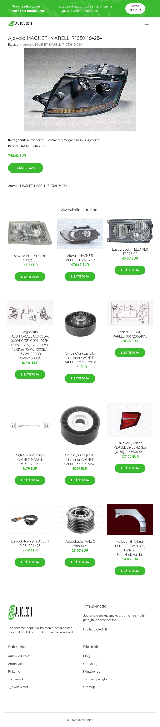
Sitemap (89, 687)
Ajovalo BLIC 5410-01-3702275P (30, 258)
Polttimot (14, 671)
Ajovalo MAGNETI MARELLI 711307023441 (80, 258)
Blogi (87, 656)
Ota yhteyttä (92, 664)
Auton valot (35, 140)
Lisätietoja (26, 168)
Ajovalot (93, 140)
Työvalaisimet (18, 687)
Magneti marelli (75, 140)
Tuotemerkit (53, 140)
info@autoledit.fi (95, 629)
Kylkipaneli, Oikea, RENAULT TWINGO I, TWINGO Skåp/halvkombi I (130, 548)
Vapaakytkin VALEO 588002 (80, 543)
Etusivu (13, 44)
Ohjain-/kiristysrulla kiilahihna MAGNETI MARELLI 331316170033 (80, 357)
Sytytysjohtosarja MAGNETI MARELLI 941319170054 (30, 459)
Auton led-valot (19, 656)
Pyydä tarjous (135, 8)
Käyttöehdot (92, 671)
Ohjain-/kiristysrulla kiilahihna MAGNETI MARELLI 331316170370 (80, 459)
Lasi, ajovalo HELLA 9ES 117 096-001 (130, 251)
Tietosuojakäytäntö (97, 679)
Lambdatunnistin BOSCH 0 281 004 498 (30, 543)
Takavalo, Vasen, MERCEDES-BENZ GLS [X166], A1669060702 (130, 447)
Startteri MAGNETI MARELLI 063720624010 (130, 334)
